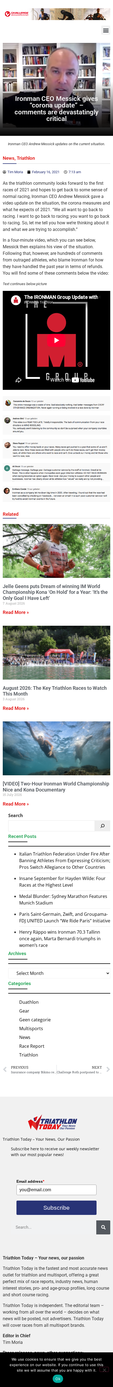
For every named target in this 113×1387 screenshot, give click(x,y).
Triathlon (26, 158)
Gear (24, 1011)
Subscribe (56, 1207)
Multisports (31, 1028)
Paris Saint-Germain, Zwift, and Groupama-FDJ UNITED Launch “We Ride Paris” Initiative (64, 917)
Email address (30, 1181)
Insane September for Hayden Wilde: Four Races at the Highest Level (62, 881)
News (9, 158)
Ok (57, 1379)
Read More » (16, 612)
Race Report (31, 1046)
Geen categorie (35, 1020)
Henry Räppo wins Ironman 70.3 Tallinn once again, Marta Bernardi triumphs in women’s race (60, 938)
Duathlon (29, 1002)
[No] (104, 1369)
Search (15, 815)
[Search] (102, 825)
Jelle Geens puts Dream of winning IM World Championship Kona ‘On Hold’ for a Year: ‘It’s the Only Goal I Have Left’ (55, 592)
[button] (105, 30)
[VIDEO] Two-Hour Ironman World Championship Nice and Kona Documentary (56, 787)
